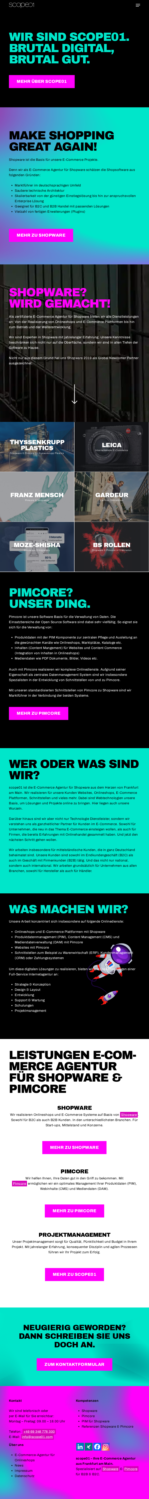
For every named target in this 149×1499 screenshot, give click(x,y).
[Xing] (89, 1447)
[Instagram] (106, 1447)
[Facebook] (97, 1447)
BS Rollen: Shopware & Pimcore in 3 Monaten (111, 546)
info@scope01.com (37, 1437)
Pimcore (19, 1183)
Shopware (129, 1115)
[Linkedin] (80, 1447)
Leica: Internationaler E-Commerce (111, 446)
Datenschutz (25, 1476)
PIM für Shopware (96, 1421)
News (19, 1465)
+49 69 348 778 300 (39, 1431)
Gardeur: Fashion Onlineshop (111, 496)
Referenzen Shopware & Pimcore (107, 1426)
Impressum (24, 1471)
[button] (138, 5)
